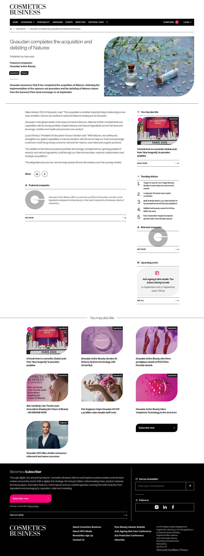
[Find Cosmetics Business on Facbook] (173, 508)
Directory (80, 22)
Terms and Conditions (167, 550)
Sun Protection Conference (129, 535)
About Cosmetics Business (87, 527)
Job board (57, 22)
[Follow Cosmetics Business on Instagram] (156, 508)
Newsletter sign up (83, 535)
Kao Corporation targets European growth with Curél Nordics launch (158, 217)
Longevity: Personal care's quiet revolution (157, 195)
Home (15, 22)
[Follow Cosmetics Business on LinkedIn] (165, 508)
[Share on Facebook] (45, 174)
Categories (26, 22)
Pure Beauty (43, 22)
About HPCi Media (82, 531)
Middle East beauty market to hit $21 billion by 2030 (158, 210)
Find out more (16, 515)
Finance (24, 73)
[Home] (11, 29)
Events (69, 22)
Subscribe (168, 22)
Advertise (119, 539)
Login (186, 22)
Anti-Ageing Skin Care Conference (132, 531)
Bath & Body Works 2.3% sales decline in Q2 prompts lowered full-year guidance (160, 202)
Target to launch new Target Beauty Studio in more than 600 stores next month (158, 185)
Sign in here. (33, 506)
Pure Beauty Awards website (129, 527)
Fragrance (63, 423)
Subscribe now (146, 427)
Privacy (184, 550)
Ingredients (14, 73)
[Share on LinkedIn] (37, 174)
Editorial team (96, 22)
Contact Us (79, 539)
